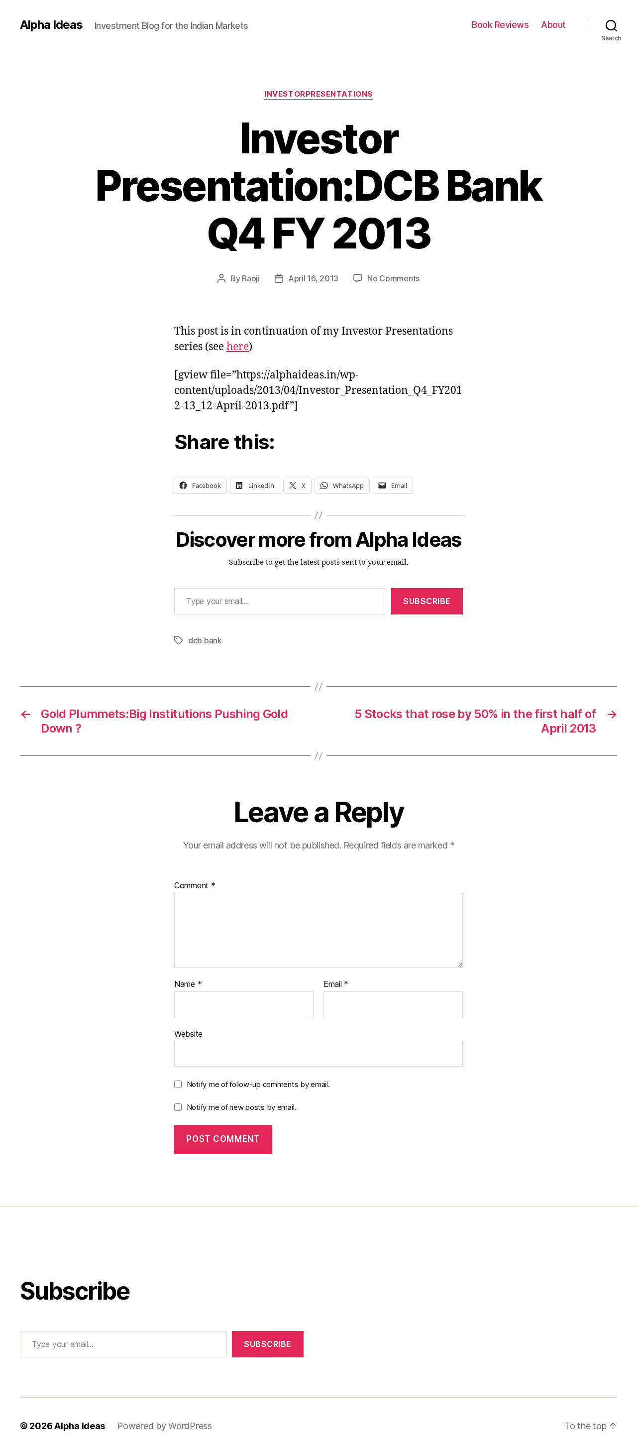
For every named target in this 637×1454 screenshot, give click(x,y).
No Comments (393, 278)
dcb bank (205, 640)
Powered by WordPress (164, 1426)
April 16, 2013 (313, 278)
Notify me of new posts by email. (241, 1107)
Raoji (251, 278)
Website (188, 1033)
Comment (194, 885)
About (553, 24)
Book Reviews (500, 24)
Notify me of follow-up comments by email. (258, 1084)
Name (188, 984)
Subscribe (427, 601)
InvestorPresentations (318, 94)
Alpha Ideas (51, 25)
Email (335, 984)
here (237, 347)
